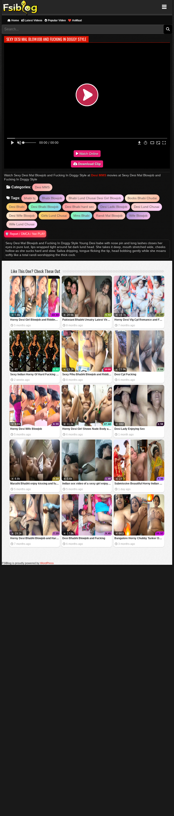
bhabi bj (29, 198)
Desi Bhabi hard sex (79, 207)
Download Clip (89, 164)
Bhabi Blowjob (52, 198)
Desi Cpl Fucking (125, 374)
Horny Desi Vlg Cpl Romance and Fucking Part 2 (139, 319)
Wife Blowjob (138, 215)
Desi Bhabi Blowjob (44, 207)
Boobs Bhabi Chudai (142, 198)
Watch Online (88, 153)
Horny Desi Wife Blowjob (26, 428)
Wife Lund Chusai (21, 224)
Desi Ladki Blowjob (113, 207)
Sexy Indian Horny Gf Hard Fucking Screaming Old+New (35, 374)
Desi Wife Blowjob (22, 215)
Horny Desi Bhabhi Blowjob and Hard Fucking (35, 538)
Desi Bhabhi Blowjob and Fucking (83, 538)
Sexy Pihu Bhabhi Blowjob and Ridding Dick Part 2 (87, 374)
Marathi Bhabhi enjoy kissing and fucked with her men (35, 483)
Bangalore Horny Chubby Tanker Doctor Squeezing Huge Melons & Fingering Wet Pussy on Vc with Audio (139, 538)
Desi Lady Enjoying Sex (129, 428)
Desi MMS (98, 175)
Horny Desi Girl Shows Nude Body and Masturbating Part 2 (87, 428)
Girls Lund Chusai (54, 215)
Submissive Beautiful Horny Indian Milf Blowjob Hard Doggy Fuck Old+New (139, 483)
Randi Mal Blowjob (109, 215)
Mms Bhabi (81, 215)
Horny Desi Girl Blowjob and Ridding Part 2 (35, 319)
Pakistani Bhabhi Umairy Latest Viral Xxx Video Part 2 (87, 319)
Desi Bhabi (16, 207)
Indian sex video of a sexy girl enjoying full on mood (87, 483)
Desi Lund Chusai (146, 207)
